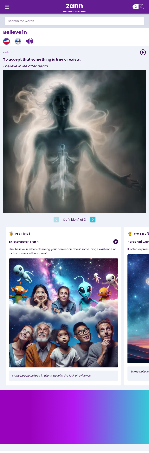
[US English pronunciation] (6, 41)
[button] (29, 41)
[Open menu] (7, 7)
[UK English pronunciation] (18, 41)
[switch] (138, 6)
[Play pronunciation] (143, 52)
